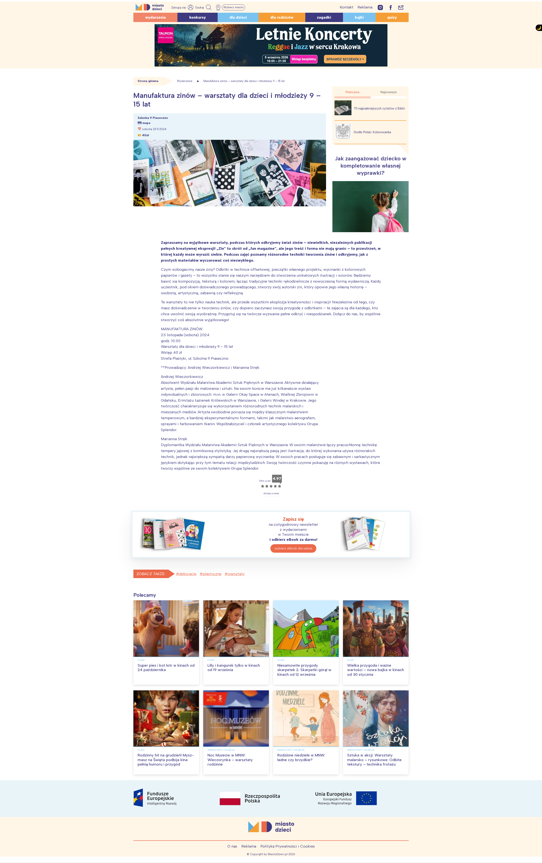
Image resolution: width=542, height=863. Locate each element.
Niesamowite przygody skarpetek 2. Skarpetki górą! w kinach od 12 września (304, 670)
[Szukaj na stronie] (204, 7)
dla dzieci (238, 17)
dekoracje (187, 574)
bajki (359, 17)
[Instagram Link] (380, 7)
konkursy (197, 17)
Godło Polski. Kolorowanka (372, 132)
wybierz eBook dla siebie (293, 548)
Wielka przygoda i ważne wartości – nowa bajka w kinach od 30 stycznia (375, 670)
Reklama (365, 7)
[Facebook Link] (390, 7)
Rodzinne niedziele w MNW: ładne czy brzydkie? (301, 757)
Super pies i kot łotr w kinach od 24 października (166, 667)
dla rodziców (281, 17)
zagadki (324, 17)
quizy (392, 17)
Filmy (141, 660)
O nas (232, 846)
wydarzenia (155, 17)
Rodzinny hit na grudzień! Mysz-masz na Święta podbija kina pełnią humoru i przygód (166, 760)
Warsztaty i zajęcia (221, 749)
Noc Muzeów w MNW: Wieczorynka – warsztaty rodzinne (230, 760)
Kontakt (346, 7)
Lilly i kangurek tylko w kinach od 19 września (233, 667)
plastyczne (212, 574)
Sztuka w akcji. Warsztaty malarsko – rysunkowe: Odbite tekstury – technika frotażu (374, 760)
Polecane (352, 92)
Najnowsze (388, 92)
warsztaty (236, 574)
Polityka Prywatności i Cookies (287, 846)
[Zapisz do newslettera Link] (401, 7)
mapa (146, 123)
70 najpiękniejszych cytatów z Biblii (379, 108)
